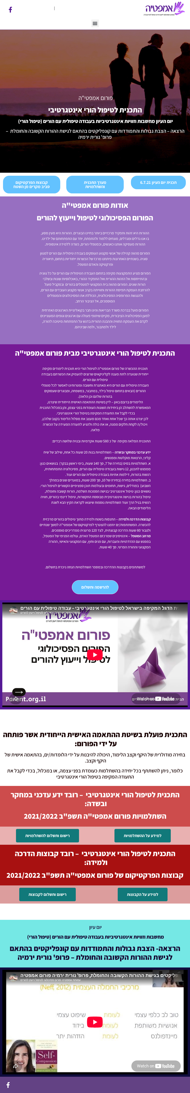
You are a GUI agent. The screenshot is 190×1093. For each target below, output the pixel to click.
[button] (95, 23)
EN (50, 8)
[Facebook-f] (10, 10)
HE (58, 8)
